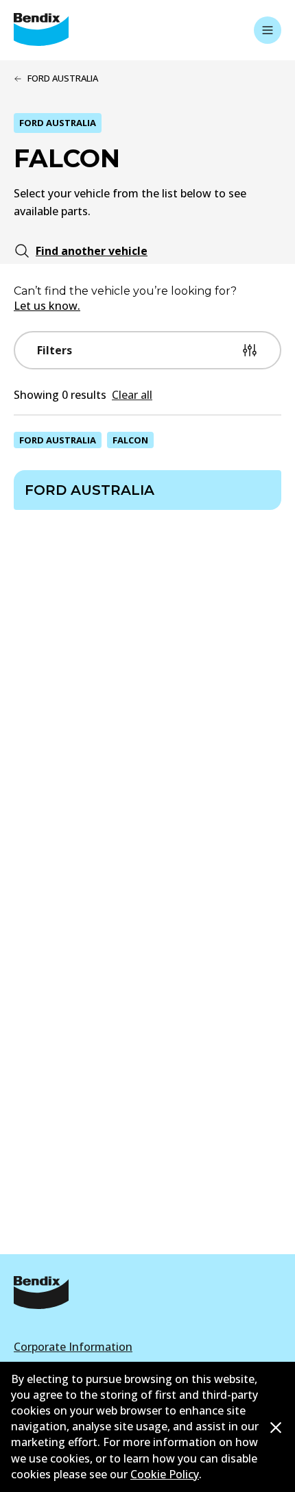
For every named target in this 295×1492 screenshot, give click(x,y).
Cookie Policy (164, 1474)
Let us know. (47, 305)
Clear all (132, 394)
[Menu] (267, 30)
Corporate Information (73, 1346)
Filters (54, 350)
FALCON (130, 440)
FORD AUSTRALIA (57, 440)
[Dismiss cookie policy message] (276, 1427)
